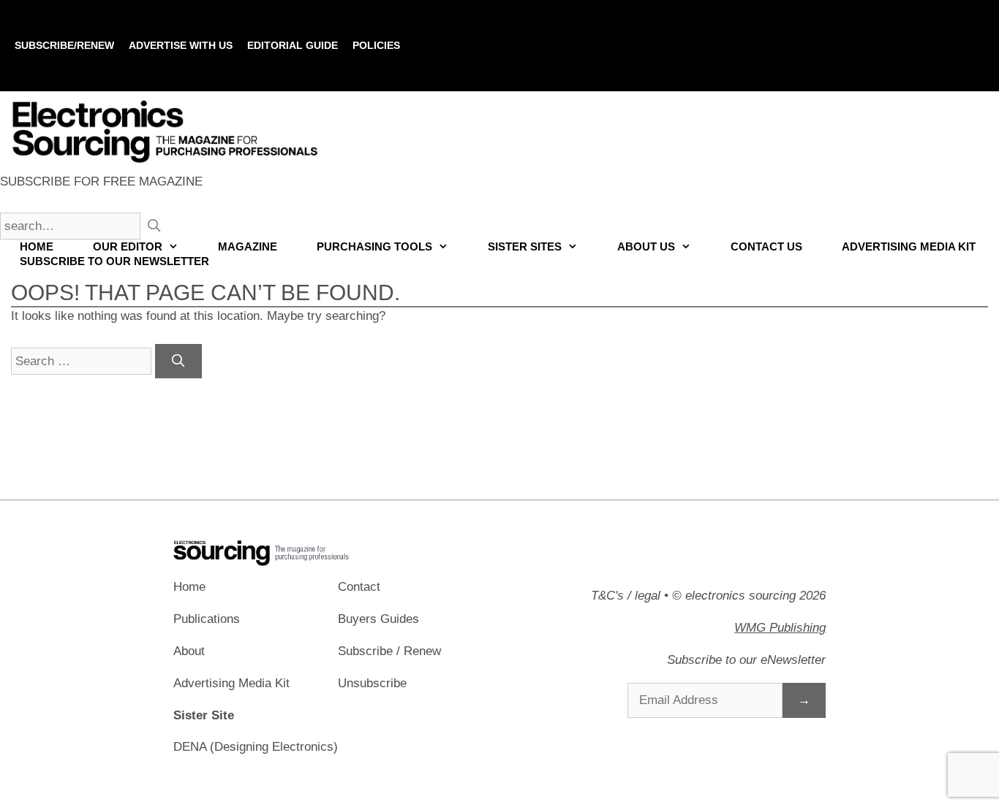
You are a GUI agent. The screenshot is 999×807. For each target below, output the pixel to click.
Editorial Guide (292, 45)
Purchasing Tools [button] (374, 246)
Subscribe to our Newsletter (114, 261)
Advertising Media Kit (909, 246)
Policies (376, 45)
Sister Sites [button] (525, 246)
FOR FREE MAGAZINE (101, 181)
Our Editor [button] (127, 246)
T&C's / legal (625, 596)
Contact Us (766, 246)
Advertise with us (181, 45)
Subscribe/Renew (64, 45)
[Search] (178, 361)
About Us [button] (646, 246)
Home (36, 246)
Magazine (247, 246)
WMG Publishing (780, 628)
